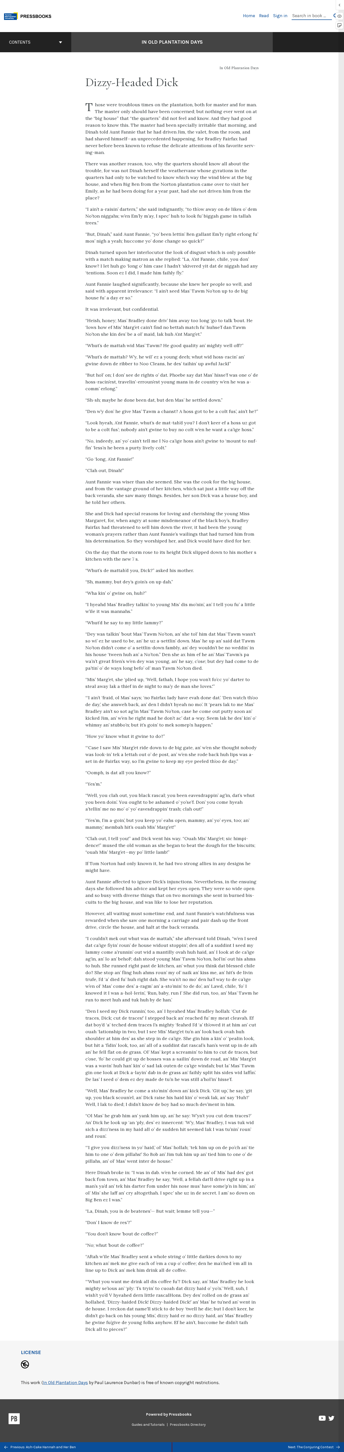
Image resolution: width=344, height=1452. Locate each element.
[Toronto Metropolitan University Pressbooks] (29, 15)
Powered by (169, 1414)
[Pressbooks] (14, 1419)
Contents (19, 42)
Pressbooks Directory (188, 1424)
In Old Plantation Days (172, 42)
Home (249, 15)
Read (264, 15)
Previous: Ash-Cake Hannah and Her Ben (43, 1447)
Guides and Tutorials (148, 1424)
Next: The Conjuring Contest (311, 1447)
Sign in (280, 15)
